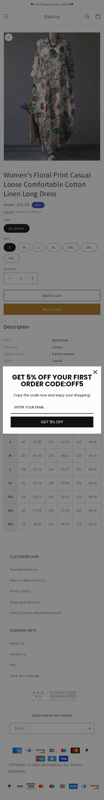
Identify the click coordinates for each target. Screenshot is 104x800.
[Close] (95, 372)
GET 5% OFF (52, 422)
